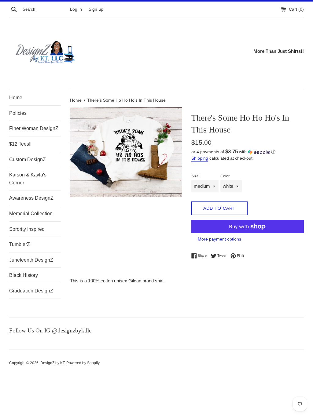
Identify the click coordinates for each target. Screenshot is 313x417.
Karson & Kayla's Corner (27, 178)
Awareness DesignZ (31, 198)
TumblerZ (19, 244)
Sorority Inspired (27, 229)
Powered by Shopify (83, 363)
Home (15, 97)
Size (195, 176)
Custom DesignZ (27, 159)
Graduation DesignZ (31, 290)
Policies (18, 113)
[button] (247, 152)
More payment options (219, 239)
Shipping (199, 158)
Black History (23, 275)
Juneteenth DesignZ (31, 260)
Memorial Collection (31, 213)
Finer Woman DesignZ (33, 128)
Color (225, 176)
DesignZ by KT (52, 363)
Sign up (96, 9)
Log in (76, 9)
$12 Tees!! (20, 144)
